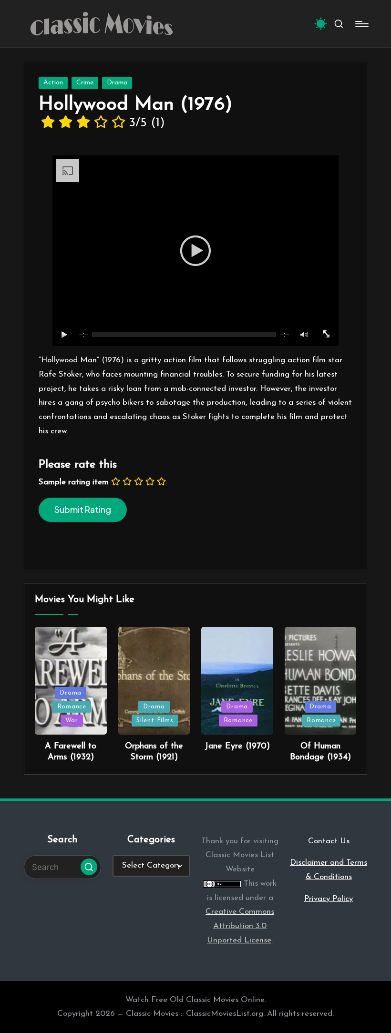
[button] (89, 867)
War (71, 720)
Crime (84, 82)
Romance (71, 707)
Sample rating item (74, 482)
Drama (117, 82)
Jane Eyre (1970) (237, 746)
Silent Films (154, 720)
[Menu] (361, 23)
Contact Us (329, 841)
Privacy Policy (328, 899)
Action (53, 82)
